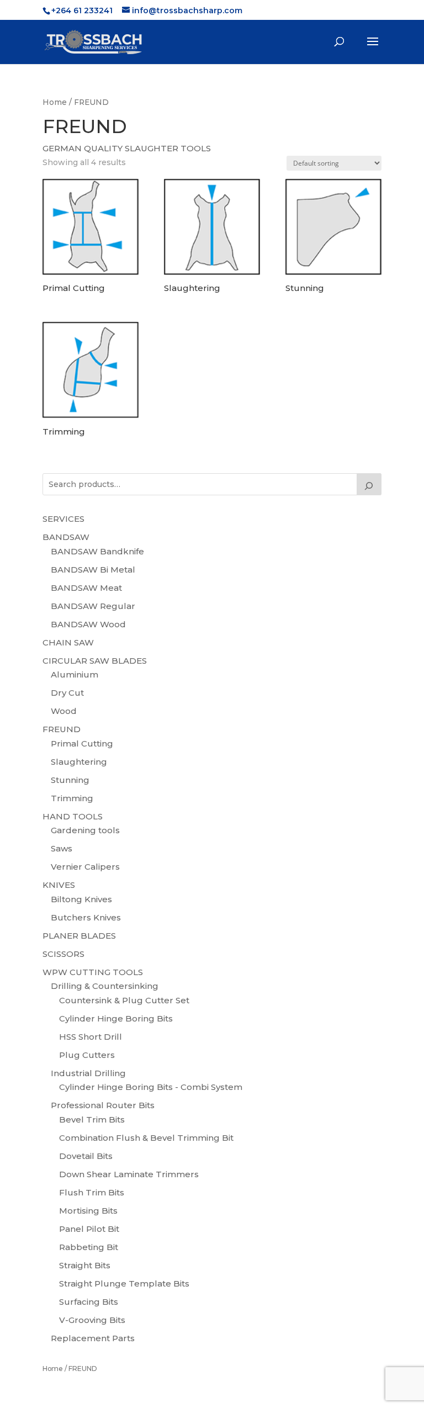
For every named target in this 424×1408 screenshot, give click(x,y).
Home (55, 102)
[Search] (369, 484)
